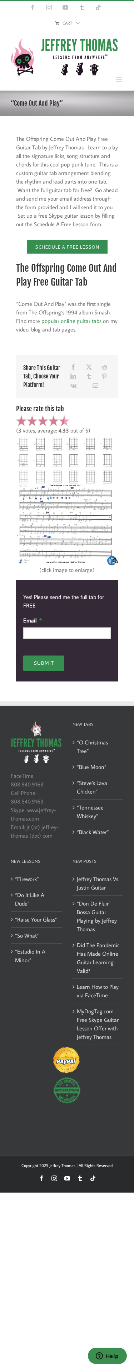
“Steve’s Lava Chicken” (92, 787)
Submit (44, 663)
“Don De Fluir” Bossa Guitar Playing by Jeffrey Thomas (97, 916)
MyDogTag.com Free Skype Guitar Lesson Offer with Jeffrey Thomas (98, 1024)
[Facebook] (73, 367)
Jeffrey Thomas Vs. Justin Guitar (98, 883)
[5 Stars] (64, 420)
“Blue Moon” (91, 766)
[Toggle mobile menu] (119, 79)
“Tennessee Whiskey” (90, 811)
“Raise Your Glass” (36, 919)
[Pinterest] (104, 376)
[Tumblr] (89, 376)
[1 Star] (21, 420)
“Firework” (27, 878)
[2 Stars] (32, 420)
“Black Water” (93, 831)
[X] (89, 367)
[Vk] (73, 385)
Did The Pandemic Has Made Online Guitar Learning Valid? (98, 957)
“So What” (27, 935)
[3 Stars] (43, 420)
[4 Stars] (53, 420)
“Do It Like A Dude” (29, 899)
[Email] (95, 385)
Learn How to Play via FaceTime (98, 991)
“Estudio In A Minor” (30, 956)
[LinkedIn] (73, 376)
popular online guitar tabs (71, 320)
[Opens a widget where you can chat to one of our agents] (107, 1356)
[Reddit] (104, 367)
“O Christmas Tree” (92, 746)
